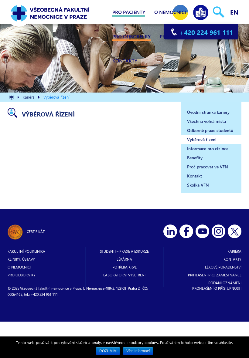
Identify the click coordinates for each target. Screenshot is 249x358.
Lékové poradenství (223, 267)
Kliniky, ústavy (21, 259)
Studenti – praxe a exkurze (124, 251)
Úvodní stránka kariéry (208, 112)
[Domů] (11, 98)
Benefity (195, 157)
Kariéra (234, 251)
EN (234, 12)
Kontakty (124, 60)
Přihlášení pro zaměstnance (214, 274)
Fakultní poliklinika (26, 251)
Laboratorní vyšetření (124, 274)
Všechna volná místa (206, 121)
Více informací (138, 351)
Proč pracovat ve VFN (207, 167)
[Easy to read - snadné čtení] (200, 11)
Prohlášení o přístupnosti (216, 288)
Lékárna (124, 259)
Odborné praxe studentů (210, 130)
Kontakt (194, 176)
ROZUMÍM (108, 351)
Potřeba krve (124, 267)
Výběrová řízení (202, 139)
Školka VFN (198, 185)
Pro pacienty (128, 12)
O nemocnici (170, 12)
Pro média (173, 36)
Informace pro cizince (207, 148)
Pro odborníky (131, 36)
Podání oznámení (224, 282)
